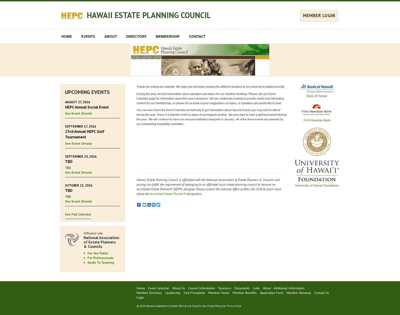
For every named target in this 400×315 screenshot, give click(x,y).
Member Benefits (245, 293)
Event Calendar (158, 288)
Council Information (201, 288)
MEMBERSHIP (168, 36)
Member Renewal (299, 293)
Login (140, 297)
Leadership (173, 293)
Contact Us (321, 293)
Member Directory (149, 293)
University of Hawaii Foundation (317, 185)
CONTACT (197, 36)
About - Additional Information (283, 288)
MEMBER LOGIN (319, 15)
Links (256, 288)
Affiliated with (101, 240)
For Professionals (101, 258)
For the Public (98, 253)
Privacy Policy (214, 306)
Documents (242, 288)
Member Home (218, 293)
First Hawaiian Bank (317, 120)
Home (141, 288)
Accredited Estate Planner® (167, 194)
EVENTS (88, 36)
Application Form (271, 293)
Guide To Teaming (101, 262)
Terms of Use (234, 306)
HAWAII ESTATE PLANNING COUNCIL (149, 15)
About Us (178, 288)
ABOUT (110, 36)
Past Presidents (194, 293)
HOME (66, 36)
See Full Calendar (78, 214)
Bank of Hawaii (317, 96)
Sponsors (224, 288)
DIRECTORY (136, 36)
